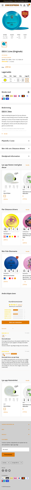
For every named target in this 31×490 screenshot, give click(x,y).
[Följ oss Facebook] (3, 470)
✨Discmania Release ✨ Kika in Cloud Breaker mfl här (15, 1)
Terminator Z (7, 234)
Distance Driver (6, 57)
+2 (18, 236)
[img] (5, 333)
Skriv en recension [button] (15, 322)
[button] (8, 310)
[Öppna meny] (2, 5)
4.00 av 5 (20, 305)
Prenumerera (8, 454)
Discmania (4, 55)
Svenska (4, 462)
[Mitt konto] (24, 5)
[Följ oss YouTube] (9, 470)
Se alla (27, 165)
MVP (5, 191)
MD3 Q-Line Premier (9, 275)
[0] (28, 5)
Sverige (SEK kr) (15, 462)
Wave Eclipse (7, 193)
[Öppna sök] (21, 5)
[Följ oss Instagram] (6, 470)
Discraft (6, 231)
